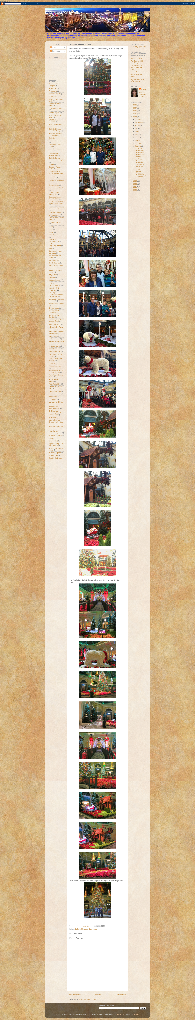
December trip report (56, 208)
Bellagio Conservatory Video (56, 139)
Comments (56, 51)
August (137, 125)
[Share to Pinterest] (104, 926)
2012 (135, 184)
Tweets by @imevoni (138, 47)
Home (98, 994)
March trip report (55, 324)
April (137, 137)
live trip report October (54, 316)
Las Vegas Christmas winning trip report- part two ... (139, 152)
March (137, 140)
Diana (143, 89)
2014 (135, 117)
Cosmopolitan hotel (56, 188)
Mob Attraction (54, 339)
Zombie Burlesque (55, 458)
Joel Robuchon (54, 263)
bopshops (120, 1014)
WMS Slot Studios (55, 435)
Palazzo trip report (55, 366)
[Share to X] (100, 926)
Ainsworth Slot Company (54, 85)
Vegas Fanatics (136, 58)
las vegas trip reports (56, 303)
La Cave (52, 277)
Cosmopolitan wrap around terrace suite (56, 202)
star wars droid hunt (56, 402)
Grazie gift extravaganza (54, 240)
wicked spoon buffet (56, 426)
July (136, 128)
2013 (135, 181)
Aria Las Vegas (54, 96)
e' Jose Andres (54, 215)
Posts (54, 47)
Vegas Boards (136, 72)
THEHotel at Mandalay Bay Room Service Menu (56, 413)
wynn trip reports (55, 453)
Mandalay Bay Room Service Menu (56, 320)
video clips (52, 417)
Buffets (51, 164)
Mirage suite (53, 336)
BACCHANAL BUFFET (53, 121)
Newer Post (75, 994)
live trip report (54, 308)
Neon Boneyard (54, 349)
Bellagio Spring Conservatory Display (56, 159)
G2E (50, 229)
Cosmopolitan (54, 185)
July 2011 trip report (56, 265)
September (139, 122)
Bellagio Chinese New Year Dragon (55, 130)
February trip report (56, 222)
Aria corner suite (55, 94)
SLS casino (53, 399)
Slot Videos (53, 396)
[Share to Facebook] (102, 926)
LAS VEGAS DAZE (62, 12)
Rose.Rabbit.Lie (54, 384)
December (139, 119)
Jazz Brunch (53, 260)
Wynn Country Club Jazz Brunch (56, 444)
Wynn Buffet (53, 441)
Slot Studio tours (55, 391)
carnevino (52, 178)
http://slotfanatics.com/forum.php (138, 80)
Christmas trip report (56, 180)
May (137, 134)
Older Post (120, 994)
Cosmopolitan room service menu (56, 198)
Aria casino (53, 91)
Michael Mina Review (56, 327)
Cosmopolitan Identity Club (54, 193)
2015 (135, 114)
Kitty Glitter (53, 275)
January (138, 146)
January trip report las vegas (55, 252)
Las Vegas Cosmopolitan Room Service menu (56, 294)
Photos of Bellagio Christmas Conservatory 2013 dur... (140, 172)
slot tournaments (55, 394)
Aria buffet (52, 88)
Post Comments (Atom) (87, 999)
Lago (51, 283)
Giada (51, 232)
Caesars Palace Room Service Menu (56, 172)
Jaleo (51, 248)
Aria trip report (54, 113)
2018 (135, 105)
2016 (135, 111)
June (137, 131)
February (138, 143)
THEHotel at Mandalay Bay (54, 407)
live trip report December (54, 311)
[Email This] (95, 926)
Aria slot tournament (56, 108)
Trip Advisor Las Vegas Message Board (136, 67)
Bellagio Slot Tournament (53, 154)
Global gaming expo (56, 235)
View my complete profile (142, 94)
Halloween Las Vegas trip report (55, 245)
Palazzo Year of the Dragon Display (56, 371)
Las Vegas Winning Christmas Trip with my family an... (140, 162)
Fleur (51, 227)
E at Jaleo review (55, 212)
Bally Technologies (55, 124)
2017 (135, 108)
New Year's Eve (54, 351)
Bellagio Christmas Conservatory (86, 929)
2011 (135, 187)
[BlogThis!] (97, 926)
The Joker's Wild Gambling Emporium (138, 62)
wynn (51, 438)
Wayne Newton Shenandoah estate (56, 421)
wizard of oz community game (55, 432)
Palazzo (52, 363)
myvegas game (54, 346)
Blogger (136, 1014)
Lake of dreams (54, 285)
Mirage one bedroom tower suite (56, 332)
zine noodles (53, 455)
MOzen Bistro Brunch (56, 341)
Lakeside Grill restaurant (54, 289)
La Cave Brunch (54, 280)
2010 (135, 190)
